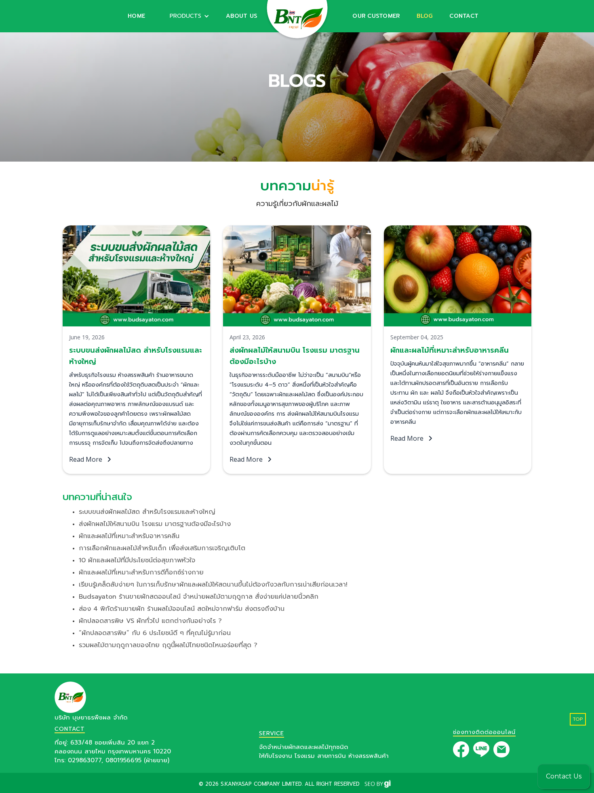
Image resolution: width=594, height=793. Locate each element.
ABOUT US (241, 16)
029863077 (84, 760)
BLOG (424, 16)
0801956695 (123, 760)
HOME (136, 16)
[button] (185, 16)
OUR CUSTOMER (376, 16)
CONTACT (463, 16)
